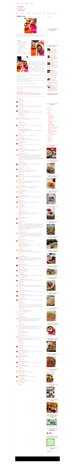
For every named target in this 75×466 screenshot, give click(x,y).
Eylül (49, 137)
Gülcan (20, 345)
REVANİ (49, 120)
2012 (48, 110)
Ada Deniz (20, 239)
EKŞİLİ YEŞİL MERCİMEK (52, 128)
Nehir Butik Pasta (22, 269)
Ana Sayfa (17, 3)
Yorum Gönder (20, 384)
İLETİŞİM (27, 3)
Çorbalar (17, 13)
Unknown (20, 284)
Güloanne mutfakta (22, 195)
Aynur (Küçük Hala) (22, 217)
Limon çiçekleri (22, 350)
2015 (48, 106)
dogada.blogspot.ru (22, 138)
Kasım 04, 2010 (21, 115)
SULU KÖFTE (50, 119)
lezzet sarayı (21, 331)
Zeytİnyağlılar (28, 13)
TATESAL (20, 200)
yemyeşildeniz (21, 148)
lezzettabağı (21, 153)
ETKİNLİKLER (31, 3)
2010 (48, 113)
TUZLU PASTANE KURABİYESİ (53, 70)
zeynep (20, 174)
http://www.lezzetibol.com (24, 310)
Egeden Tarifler (22, 264)
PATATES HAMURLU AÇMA (52, 134)
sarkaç (20, 104)
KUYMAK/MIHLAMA (51, 116)
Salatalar (33, 13)
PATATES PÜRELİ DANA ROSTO (53, 127)
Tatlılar (44, 13)
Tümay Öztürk (21, 298)
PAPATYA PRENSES (22, 375)
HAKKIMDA (22, 3)
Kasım (49, 115)
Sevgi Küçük (21, 355)
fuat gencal (21, 117)
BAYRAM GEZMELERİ (51, 124)
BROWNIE (49, 129)
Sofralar (54, 13)
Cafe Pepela (21, 379)
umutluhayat (21, 124)
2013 (48, 109)
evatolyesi (21, 211)
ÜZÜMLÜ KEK (50, 133)
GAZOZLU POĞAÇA (53, 55)
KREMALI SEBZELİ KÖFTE (52, 130)
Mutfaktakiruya (21, 190)
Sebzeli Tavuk (50, 123)
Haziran (49, 141)
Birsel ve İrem (21, 256)
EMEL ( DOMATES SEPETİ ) (23, 129)
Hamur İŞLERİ (39, 13)
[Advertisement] (45, 7)
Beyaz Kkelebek (21, 274)
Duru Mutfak (21, 185)
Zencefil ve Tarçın (22, 365)
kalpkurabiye (21, 317)
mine (20, 109)
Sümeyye (20, 134)
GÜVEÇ (52, 48)
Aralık (49, 114)
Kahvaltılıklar (49, 13)
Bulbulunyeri (21, 142)
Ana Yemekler (22, 13)
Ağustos (49, 138)
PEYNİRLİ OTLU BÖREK (54, 85)
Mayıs (49, 142)
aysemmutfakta (21, 361)
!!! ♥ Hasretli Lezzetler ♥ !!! (25, 279)
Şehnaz (20, 100)
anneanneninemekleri (22, 290)
